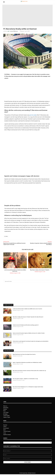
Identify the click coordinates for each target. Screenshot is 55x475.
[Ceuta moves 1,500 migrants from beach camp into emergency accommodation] (7, 343)
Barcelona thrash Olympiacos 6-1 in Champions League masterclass (28, 386)
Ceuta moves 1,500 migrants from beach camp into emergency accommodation (30, 341)
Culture (4, 426)
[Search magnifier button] (51, 443)
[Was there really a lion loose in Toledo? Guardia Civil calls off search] (40, 260)
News (4, 410)
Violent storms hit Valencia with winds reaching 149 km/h (25, 325)
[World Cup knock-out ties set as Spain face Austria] (7, 356)
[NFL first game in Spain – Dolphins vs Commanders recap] (7, 381)
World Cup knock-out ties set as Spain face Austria (24, 354)
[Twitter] (47, 2)
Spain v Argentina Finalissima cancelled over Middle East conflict (27, 362)
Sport (4, 429)
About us (5, 406)
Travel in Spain (6, 415)
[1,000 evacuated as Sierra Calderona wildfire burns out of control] (15, 260)
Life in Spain (6, 412)
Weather (5, 409)
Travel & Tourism (6, 431)
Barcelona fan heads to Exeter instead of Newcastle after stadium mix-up (29, 370)
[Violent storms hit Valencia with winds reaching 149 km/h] (7, 327)
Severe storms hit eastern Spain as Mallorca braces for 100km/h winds (28, 333)
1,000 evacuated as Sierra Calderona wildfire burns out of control (27, 308)
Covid (4, 433)
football (6, 236)
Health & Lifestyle (7, 434)
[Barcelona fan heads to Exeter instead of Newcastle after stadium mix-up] (7, 372)
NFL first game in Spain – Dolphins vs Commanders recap (25, 378)
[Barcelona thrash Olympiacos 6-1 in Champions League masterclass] (7, 389)
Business (5, 425)
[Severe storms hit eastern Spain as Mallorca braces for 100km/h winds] (7, 335)
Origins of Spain (6, 417)
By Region (5, 414)
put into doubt (32, 115)
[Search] (51, 2)
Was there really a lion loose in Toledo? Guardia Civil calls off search (28, 316)
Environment (6, 428)
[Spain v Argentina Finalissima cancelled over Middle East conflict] (7, 364)
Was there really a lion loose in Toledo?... (40, 269)
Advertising (5, 407)
